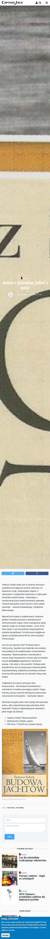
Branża (24, 891)
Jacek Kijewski (22, 295)
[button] (13, 573)
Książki (25, 278)
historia (11, 808)
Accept (5, 935)
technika (20, 808)
